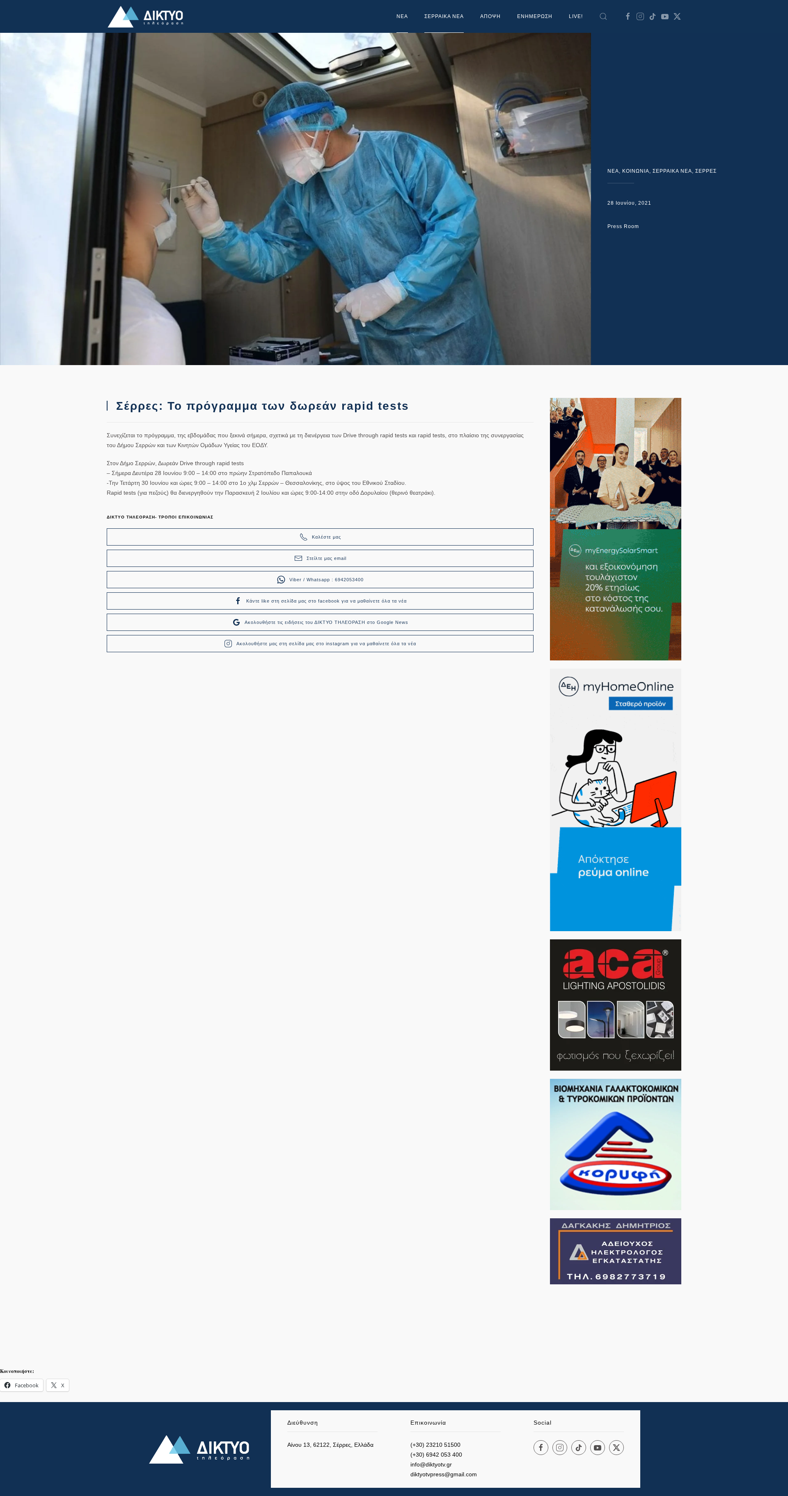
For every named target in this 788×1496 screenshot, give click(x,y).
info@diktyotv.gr (431, 1464)
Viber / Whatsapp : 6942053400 (326, 579)
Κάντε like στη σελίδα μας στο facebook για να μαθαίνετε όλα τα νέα (326, 600)
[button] (603, 16)
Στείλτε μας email (326, 558)
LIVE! (576, 16)
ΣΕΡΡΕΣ (706, 171)
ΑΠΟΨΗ (490, 16)
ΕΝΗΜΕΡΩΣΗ (534, 16)
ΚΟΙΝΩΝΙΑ (635, 171)
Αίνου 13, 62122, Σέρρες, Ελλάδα (330, 1444)
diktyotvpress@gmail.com (443, 1474)
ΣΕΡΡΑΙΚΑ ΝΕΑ (444, 16)
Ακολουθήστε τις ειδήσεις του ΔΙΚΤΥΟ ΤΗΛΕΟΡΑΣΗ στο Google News (326, 622)
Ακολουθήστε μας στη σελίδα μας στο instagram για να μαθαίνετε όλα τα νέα (326, 643)
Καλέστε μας (326, 536)
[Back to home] (148, 16)
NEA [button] (402, 16)
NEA (613, 171)
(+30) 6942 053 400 (436, 1454)
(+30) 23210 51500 (435, 1444)
